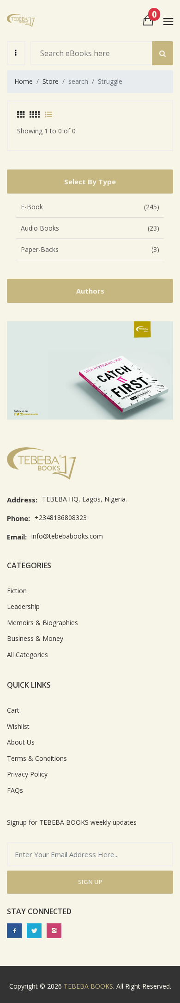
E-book (90, 206)
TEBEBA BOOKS (88, 986)
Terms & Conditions (37, 758)
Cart (13, 710)
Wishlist (18, 726)
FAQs (15, 790)
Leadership (23, 606)
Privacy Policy (27, 774)
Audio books (90, 228)
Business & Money (35, 638)
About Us (21, 742)
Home (23, 81)
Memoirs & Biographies (42, 622)
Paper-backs (90, 249)
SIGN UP (90, 882)
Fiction (17, 590)
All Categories (27, 654)
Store (50, 81)
